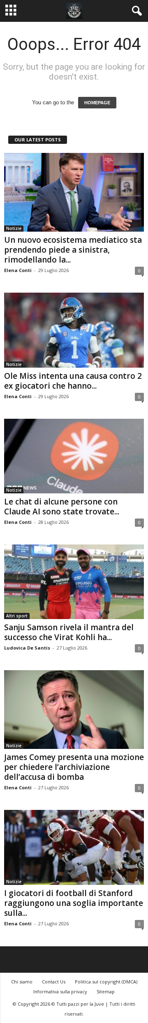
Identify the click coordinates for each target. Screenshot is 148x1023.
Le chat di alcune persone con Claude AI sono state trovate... (61, 506)
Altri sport (17, 616)
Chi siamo (21, 981)
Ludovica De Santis (27, 648)
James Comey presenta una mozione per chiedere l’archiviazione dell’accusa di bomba (74, 767)
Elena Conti (18, 270)
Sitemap (106, 991)
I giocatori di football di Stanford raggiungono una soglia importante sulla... (73, 903)
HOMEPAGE (97, 102)
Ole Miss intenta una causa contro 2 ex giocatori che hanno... (73, 381)
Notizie (13, 228)
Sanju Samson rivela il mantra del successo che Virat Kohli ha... (69, 632)
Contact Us (53, 981)
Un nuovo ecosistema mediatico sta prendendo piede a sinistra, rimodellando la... (73, 250)
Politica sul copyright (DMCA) (106, 981)
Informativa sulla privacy (60, 991)
